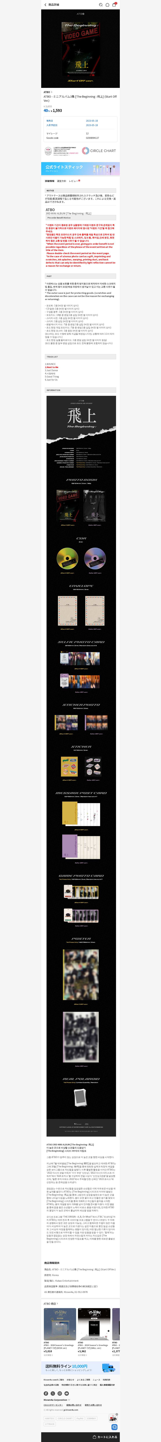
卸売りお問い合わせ (93, 1405)
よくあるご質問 (83, 1379)
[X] (53, 1393)
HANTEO (49, 1418)
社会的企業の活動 (51, 1384)
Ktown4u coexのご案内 (54, 1379)
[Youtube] (66, 1393)
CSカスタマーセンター (53, 1405)
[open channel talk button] (114, 1427)
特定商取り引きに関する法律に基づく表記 (79, 1384)
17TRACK (49, 1424)
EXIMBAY (91, 1418)
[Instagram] (60, 1393)
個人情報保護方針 (107, 1384)
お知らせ (70, 1379)
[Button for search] (101, 4)
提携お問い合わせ (73, 1405)
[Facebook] (46, 1393)
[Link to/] (107, 4)
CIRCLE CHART (65, 1418)
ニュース (96, 1379)
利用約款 (106, 1379)
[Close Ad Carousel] (117, 1414)
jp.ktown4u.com (71, 1409)
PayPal (80, 1418)
